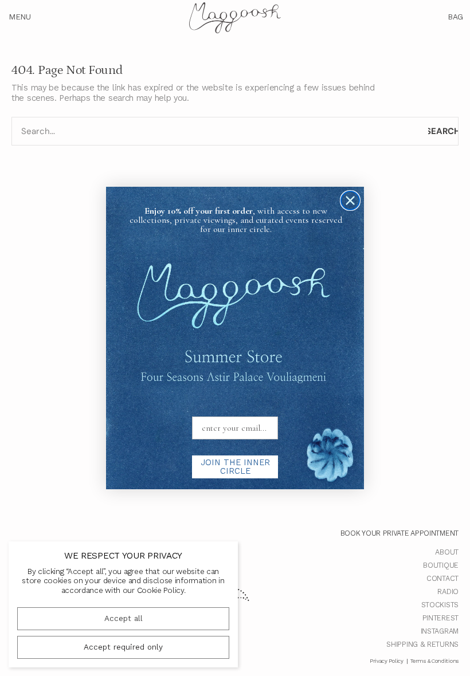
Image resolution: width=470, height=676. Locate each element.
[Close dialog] (350, 200)
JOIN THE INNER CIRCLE (235, 466)
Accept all (123, 618)
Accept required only (123, 647)
